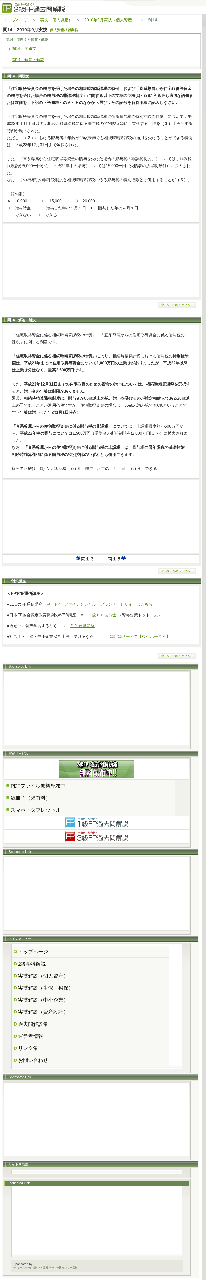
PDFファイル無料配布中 (38, 786)
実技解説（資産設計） (43, 1012)
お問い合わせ (33, 1060)
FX (15, 1267)
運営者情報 (30, 1036)
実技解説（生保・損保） (45, 988)
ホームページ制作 (27, 1267)
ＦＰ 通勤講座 (82, 626)
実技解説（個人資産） (43, 976)
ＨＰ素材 (43, 1267)
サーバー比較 (56, 1267)
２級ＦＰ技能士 (102, 615)
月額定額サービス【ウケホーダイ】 (138, 636)
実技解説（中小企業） (43, 1000)
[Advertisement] (101, 260)
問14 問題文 (24, 48)
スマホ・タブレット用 (36, 810)
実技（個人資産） (56, 20)
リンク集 (28, 1048)
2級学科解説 (32, 964)
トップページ (16, 20)
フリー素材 (71, 1267)
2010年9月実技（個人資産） (110, 20)
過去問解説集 (33, 1024)
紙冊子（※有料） (31, 798)
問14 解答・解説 (28, 60)
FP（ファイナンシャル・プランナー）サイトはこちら (103, 604)
